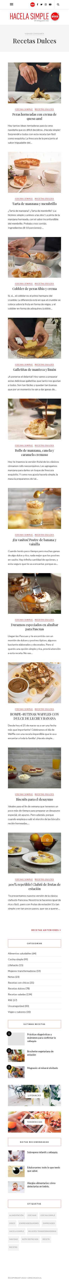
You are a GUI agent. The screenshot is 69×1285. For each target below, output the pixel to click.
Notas (11, 976)
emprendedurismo (29, 1223)
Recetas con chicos (18, 982)
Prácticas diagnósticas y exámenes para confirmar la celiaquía (41, 1038)
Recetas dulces (44, 109)
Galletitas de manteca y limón (34, 369)
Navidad (13, 1239)
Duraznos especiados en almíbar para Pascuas (34, 627)
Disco (12, 1223)
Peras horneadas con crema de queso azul (34, 116)
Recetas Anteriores (45, 930)
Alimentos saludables (19, 953)
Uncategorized (16, 1005)
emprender (49, 1223)
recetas (13, 1247)
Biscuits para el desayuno (34, 799)
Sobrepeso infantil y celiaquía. (42, 1152)
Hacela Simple (16, 1231)
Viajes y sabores (17, 1011)
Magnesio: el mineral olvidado (42, 1068)
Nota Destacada (30, 1239)
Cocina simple (24, 109)
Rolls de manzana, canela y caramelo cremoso (34, 452)
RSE (10, 1000)
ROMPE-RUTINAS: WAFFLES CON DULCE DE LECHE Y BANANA (34, 716)
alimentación (16, 1215)
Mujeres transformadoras (22, 970)
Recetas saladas (17, 994)
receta (46, 1239)
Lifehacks (13, 965)
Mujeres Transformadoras (42, 1231)
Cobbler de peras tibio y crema (34, 289)
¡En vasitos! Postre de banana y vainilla (34, 542)
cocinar (32, 1215)
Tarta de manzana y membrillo (34, 204)
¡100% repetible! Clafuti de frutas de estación (34, 886)
